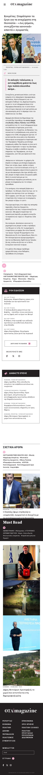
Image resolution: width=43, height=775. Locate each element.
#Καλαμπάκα (19, 531)
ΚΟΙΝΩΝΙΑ (7, 380)
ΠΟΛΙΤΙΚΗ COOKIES (30, 728)
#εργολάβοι (14, 467)
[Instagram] (20, 356)
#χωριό (5, 538)
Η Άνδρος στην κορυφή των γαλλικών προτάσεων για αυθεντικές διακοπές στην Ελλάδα (18, 323)
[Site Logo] (21, 4)
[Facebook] (8, 356)
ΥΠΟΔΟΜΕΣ (22, 390)
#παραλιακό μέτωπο (28, 535)
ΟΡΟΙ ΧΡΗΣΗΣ (28, 724)
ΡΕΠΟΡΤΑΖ (9, 67)
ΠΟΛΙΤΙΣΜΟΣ (8, 737)
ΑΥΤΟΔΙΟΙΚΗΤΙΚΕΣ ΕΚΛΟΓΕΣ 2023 (16, 276)
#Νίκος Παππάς (25, 460)
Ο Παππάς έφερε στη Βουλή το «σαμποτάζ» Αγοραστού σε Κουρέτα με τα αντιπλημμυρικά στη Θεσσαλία (21, 515)
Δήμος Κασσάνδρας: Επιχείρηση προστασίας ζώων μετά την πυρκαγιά (18, 332)
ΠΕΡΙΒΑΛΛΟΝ (8, 734)
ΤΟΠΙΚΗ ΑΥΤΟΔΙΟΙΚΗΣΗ (22, 67)
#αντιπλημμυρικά (9, 465)
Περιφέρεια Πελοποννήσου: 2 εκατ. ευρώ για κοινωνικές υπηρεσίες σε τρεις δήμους (19, 408)
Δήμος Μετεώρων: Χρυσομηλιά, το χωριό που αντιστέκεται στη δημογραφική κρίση (17, 418)
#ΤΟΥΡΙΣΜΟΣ (30, 531)
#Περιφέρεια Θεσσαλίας (12, 462)
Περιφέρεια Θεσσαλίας (22, 281)
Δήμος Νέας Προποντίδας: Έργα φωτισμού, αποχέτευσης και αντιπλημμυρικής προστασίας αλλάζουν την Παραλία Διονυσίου (19, 396)
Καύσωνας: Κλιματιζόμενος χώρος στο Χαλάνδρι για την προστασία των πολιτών (19, 301)
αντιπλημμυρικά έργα (23, 274)
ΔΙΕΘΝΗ (5, 731)
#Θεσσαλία (24, 457)
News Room (12, 73)
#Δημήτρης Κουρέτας (11, 457)
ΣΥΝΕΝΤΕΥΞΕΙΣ (9, 741)
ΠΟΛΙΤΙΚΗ (6, 728)
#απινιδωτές (28, 533)
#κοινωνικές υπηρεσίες (11, 535)
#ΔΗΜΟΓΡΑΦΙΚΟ (8, 531)
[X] (14, 356)
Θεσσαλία (22, 279)
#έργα (20, 533)
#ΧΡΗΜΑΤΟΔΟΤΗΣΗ (10, 533)
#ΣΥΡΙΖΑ (25, 462)
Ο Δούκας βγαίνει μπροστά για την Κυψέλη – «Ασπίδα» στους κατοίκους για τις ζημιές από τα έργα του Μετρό (18, 312)
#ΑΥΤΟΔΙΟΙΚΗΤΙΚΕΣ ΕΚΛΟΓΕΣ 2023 (15, 455)
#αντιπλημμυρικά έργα (25, 465)
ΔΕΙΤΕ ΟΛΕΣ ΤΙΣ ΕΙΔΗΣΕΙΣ (19, 343)
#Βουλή (31, 455)
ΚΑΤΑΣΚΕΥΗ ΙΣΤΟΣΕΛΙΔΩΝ (17, 772)
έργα (15, 279)
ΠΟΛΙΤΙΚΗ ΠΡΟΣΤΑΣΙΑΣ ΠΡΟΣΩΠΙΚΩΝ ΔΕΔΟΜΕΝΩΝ (27, 734)
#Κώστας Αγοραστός (10, 460)
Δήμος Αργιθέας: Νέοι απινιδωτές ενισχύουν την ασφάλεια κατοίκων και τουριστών (18, 384)
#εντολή (6, 467)
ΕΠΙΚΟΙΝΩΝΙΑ (27, 721)
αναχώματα (9, 274)
